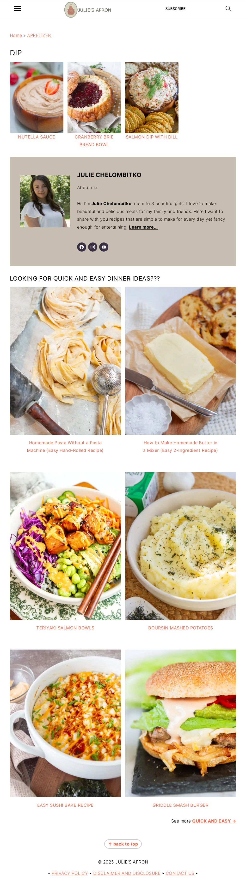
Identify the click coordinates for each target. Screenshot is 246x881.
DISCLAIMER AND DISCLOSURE (127, 873)
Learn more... (143, 227)
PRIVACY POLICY (70, 873)
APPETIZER (39, 35)
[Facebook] (81, 247)
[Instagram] (92, 247)
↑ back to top (123, 843)
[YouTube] (103, 247)
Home (16, 35)
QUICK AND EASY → (214, 820)
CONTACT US (180, 873)
